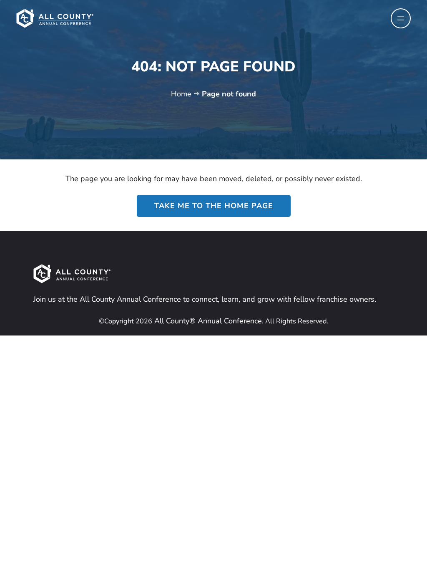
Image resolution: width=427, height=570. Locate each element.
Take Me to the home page (213, 206)
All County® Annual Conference (207, 321)
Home (181, 94)
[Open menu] (401, 18)
